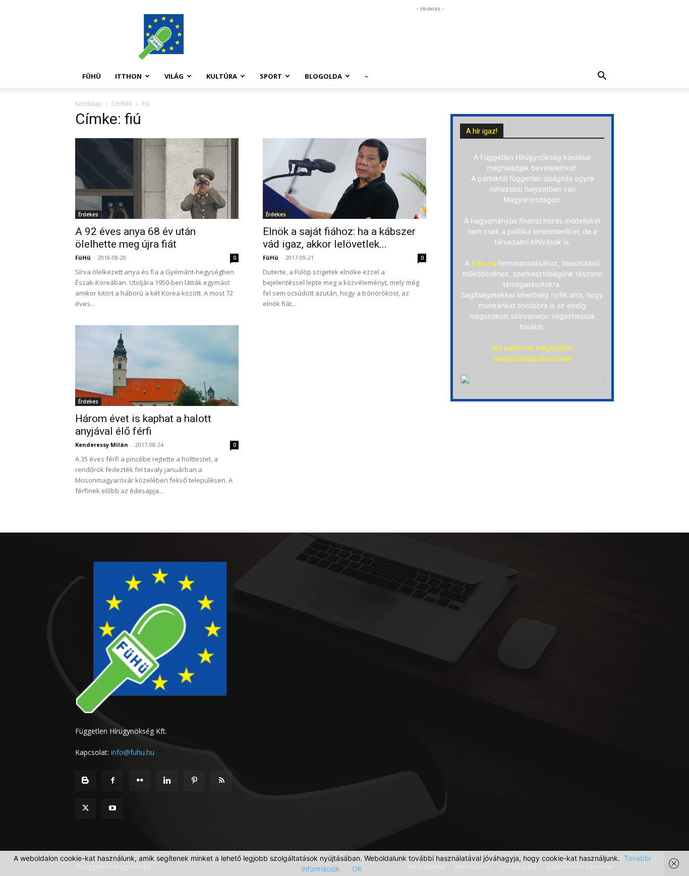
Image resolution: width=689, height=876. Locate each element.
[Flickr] (140, 781)
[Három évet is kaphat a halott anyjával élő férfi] (157, 365)
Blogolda (323, 76)
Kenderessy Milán (101, 444)
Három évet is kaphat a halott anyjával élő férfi (143, 425)
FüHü (91, 76)
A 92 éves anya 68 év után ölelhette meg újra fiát (135, 237)
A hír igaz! (481, 131)
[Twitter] (85, 808)
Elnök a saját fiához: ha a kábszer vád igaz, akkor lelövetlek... (339, 237)
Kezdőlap (88, 103)
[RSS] (221, 781)
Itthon (128, 76)
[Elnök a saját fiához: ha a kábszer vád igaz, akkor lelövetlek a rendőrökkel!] (344, 178)
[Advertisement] (430, 37)
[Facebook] (112, 781)
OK (357, 868)
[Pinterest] (194, 781)
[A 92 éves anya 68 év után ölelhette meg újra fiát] (157, 178)
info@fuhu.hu (132, 752)
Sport (271, 76)
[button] (602, 77)
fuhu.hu (484, 263)
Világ (174, 76)
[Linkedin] (167, 781)
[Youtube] (112, 808)
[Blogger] (85, 781)
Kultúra (221, 76)
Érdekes (88, 214)
